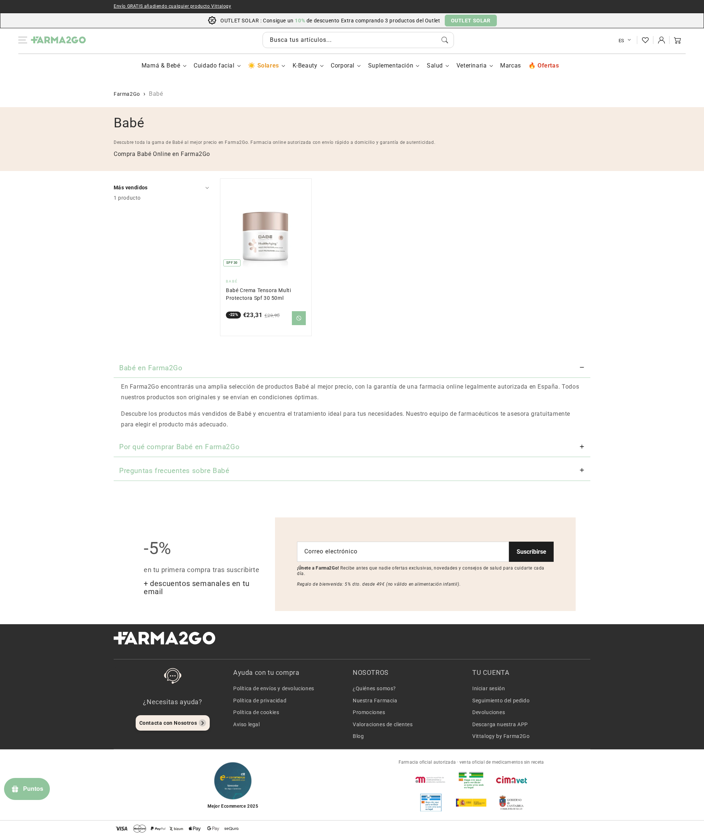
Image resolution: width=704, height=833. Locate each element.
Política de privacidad (259, 700)
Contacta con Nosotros (168, 723)
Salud (435, 65)
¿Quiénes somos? (374, 688)
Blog (358, 736)
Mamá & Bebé (161, 65)
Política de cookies (256, 712)
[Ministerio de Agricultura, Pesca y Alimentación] (471, 802)
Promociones (369, 712)
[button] (678, 40)
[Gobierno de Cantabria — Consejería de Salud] (511, 802)
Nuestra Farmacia (375, 700)
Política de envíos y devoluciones (273, 688)
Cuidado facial (214, 65)
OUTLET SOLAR (471, 20)
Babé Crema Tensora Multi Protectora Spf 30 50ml (258, 294)
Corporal (343, 65)
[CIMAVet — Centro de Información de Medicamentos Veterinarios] (511, 780)
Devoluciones (488, 712)
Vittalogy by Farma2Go (501, 736)
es (621, 40)
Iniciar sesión (488, 688)
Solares (268, 65)
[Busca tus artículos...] (445, 40)
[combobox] (358, 40)
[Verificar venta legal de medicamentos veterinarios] (430, 802)
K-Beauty (305, 65)
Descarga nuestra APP (500, 724)
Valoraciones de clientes (382, 724)
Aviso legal (246, 724)
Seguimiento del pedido (500, 700)
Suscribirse (531, 551)
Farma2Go (127, 94)
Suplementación (390, 65)
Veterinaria (471, 65)
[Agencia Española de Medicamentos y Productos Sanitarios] (430, 780)
